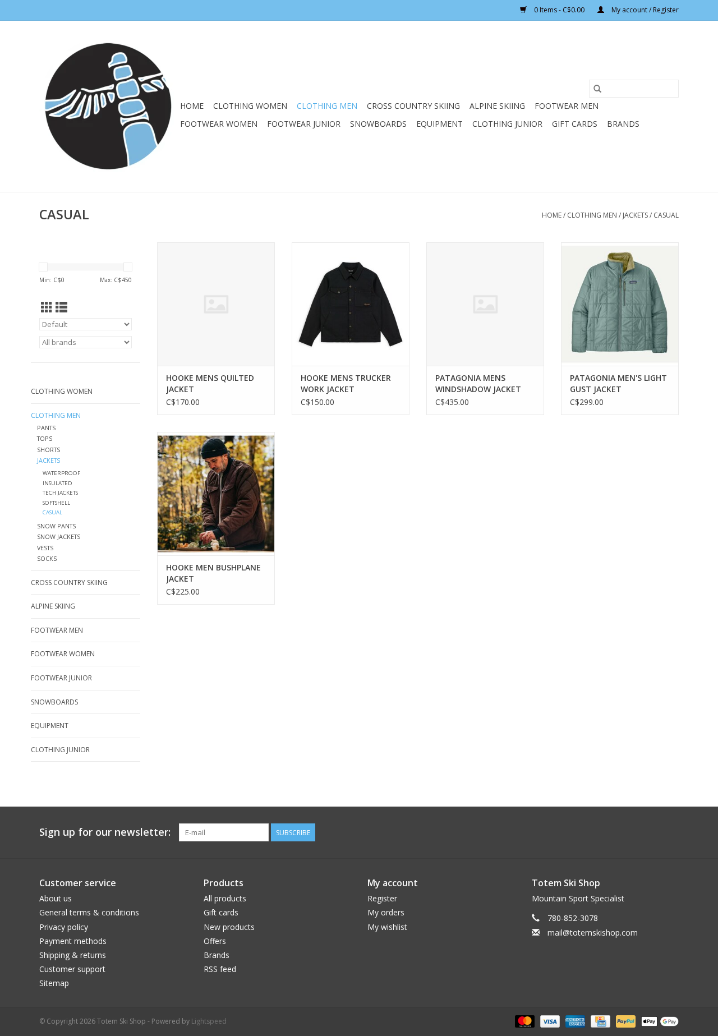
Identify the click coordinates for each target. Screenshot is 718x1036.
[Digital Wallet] (658, 1021)
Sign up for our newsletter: (105, 832)
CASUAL (666, 215)
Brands (623, 123)
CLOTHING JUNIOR (507, 123)
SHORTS (48, 449)
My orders (385, 912)
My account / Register (644, 10)
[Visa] (548, 1021)
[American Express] (574, 1021)
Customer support (72, 969)
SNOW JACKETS (58, 536)
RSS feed (220, 969)
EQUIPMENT (439, 123)
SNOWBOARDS (378, 123)
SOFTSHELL (56, 503)
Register (382, 898)
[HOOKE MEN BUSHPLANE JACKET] (216, 493)
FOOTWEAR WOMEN (218, 123)
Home (192, 105)
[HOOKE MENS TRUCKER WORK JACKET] (350, 304)
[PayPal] (624, 1021)
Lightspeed (209, 1021)
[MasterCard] (523, 1021)
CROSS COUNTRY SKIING (413, 105)
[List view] (61, 307)
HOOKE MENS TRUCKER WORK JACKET (346, 383)
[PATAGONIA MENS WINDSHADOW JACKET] (485, 304)
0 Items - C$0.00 (559, 10)
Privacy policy (63, 927)
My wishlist (387, 927)
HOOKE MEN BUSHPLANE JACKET (213, 573)
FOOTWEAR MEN (567, 105)
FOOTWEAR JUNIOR (303, 123)
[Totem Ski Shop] (108, 106)
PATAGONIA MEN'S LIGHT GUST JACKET (618, 383)
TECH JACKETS (60, 492)
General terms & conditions (89, 912)
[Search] (597, 89)
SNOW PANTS (56, 526)
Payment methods (73, 941)
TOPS (44, 438)
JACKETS (635, 215)
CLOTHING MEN (327, 105)
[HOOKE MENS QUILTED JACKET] (216, 304)
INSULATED (57, 483)
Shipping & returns (72, 955)
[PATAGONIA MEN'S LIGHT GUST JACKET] (620, 304)
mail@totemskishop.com (592, 932)
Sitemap (54, 983)
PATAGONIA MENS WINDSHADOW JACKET (478, 383)
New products (229, 927)
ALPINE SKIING (497, 105)
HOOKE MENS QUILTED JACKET (210, 383)
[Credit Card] (599, 1021)
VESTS (45, 548)
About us (55, 898)
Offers (215, 941)
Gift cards (574, 123)
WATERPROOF (61, 473)
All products (225, 898)
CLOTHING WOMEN (250, 105)
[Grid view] (47, 307)
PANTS (46, 427)
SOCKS (47, 558)
